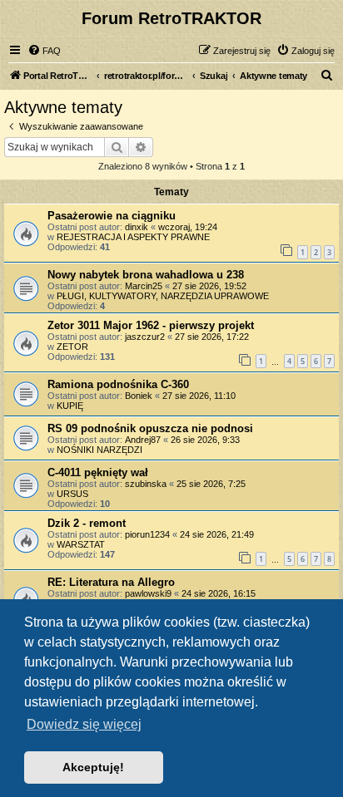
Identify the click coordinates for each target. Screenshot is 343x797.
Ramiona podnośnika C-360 (118, 384)
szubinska (146, 484)
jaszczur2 (145, 337)
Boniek (138, 396)
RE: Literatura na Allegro (111, 582)
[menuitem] (44, 51)
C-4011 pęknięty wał (97, 472)
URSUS (72, 494)
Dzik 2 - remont (86, 523)
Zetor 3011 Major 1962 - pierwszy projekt (150, 325)
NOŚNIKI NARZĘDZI (99, 450)
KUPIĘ (70, 406)
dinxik (136, 227)
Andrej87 (143, 440)
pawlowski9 (148, 593)
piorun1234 (147, 534)
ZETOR (72, 347)
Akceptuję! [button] (93, 767)
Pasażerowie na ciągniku (111, 215)
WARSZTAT (81, 544)
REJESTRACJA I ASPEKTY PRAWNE (133, 237)
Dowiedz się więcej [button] (84, 724)
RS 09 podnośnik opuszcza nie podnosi (150, 428)
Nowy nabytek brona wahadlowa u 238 (145, 274)
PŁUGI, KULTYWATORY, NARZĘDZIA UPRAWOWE (163, 296)
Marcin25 (143, 286)
